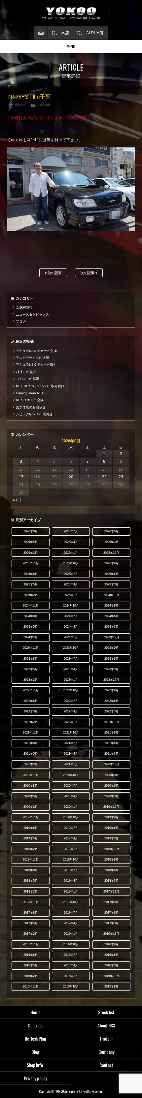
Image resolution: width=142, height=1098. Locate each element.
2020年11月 (31, 775)
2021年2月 (30, 764)
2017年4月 (71, 923)
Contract (35, 1025)
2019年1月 (71, 849)
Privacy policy (35, 1078)
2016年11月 (31, 944)
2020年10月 (71, 775)
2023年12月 (111, 637)
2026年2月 (30, 552)
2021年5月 (30, 753)
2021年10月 (71, 732)
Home (35, 1012)
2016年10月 (71, 944)
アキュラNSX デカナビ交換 (36, 351)
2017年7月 (71, 912)
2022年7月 (71, 701)
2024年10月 (71, 605)
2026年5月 (30, 542)
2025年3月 (111, 584)
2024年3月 (111, 626)
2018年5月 (30, 880)
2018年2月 (30, 891)
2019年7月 (71, 828)
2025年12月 (111, 552)
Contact (106, 1064)
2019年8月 (30, 828)
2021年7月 (71, 743)
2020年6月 (111, 785)
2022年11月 (31, 690)
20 (71, 477)
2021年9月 (111, 732)
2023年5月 (30, 669)
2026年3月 (111, 542)
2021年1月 (71, 764)
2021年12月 (111, 722)
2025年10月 (71, 563)
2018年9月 (111, 859)
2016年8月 (30, 955)
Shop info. (35, 1064)
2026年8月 (30, 531)
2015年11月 (31, 986)
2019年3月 (111, 838)
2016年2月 (30, 976)
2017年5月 (30, 923)
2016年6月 (111, 955)
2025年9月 (111, 563)
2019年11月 (31, 817)
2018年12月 (111, 849)
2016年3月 (111, 965)
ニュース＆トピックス (32, 314)
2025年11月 (31, 563)
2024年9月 (111, 605)
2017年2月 (30, 933)
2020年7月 (71, 785)
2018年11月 (31, 859)
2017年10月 (71, 902)
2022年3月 (111, 711)
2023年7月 (71, 658)
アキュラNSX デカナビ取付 (36, 364)
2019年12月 (111, 806)
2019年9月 (111, 817)
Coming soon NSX (30, 393)
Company (106, 1051)
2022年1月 (71, 722)
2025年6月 (111, 574)
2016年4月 (71, 965)
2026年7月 (71, 531)
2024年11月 (31, 605)
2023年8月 (30, 658)
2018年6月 (111, 870)
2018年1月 (71, 891)
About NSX (106, 1025)
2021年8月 (30, 743)
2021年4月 (71, 753)
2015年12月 (111, 976)
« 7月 (17, 499)
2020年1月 (71, 806)
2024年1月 (71, 637)
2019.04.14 (20, 104)
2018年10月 (71, 859)
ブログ (21, 321)
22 (104, 477)
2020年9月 (111, 775)
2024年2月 (30, 637)
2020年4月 (71, 796)
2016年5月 (30, 965)
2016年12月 (111, 933)
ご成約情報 (44, 104)
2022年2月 (30, 722)
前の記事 (54, 273)
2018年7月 (71, 870)
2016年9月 (111, 944)
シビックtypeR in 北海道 (34, 414)
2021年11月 (31, 732)
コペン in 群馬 (27, 379)
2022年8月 (30, 701)
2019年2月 (30, 849)
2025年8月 (30, 574)
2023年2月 (30, 679)
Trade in (106, 1038)
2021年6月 (111, 743)
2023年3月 (111, 669)
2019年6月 (111, 828)
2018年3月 (111, 880)
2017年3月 (111, 923)
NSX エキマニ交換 (30, 400)
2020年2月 (30, 806)
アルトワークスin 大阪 (32, 358)
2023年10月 (71, 647)
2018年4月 (71, 880)
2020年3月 (111, 796)
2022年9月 (111, 690)
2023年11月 (31, 647)
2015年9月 (111, 986)
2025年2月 (30, 595)
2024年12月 (111, 595)
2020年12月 (111, 764)
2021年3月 (111, 753)
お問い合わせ (41, 33)
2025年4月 (71, 584)
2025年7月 (71, 574)
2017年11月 (31, 902)
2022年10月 (71, 690)
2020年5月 (30, 796)
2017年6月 (111, 912)
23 (121, 477)
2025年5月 (30, 584)
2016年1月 (71, 976)
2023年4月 (71, 669)
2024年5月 (30, 626)
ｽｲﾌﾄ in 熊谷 (26, 372)
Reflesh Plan (35, 1038)
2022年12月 (111, 679)
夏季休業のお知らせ (31, 407)
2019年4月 (71, 838)
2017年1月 (71, 933)
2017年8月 (30, 912)
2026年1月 (71, 552)
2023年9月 (111, 647)
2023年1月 (71, 679)
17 (21, 477)
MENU (71, 46)
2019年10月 (71, 817)
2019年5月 (30, 838)
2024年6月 (111, 616)
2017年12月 (111, 891)
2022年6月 (111, 701)
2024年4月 (71, 626)
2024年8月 (30, 616)
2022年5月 (30, 711)
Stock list (106, 1012)
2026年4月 (71, 542)
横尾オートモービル (71, 13)
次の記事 (88, 273)
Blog (35, 1051)
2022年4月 (71, 711)
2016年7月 (71, 955)
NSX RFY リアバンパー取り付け (40, 386)
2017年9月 (111, 902)
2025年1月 (71, 595)
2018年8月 (30, 870)
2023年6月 (111, 658)
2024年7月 (71, 616)
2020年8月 (30, 785)
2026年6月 (111, 531)
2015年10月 (71, 986)
